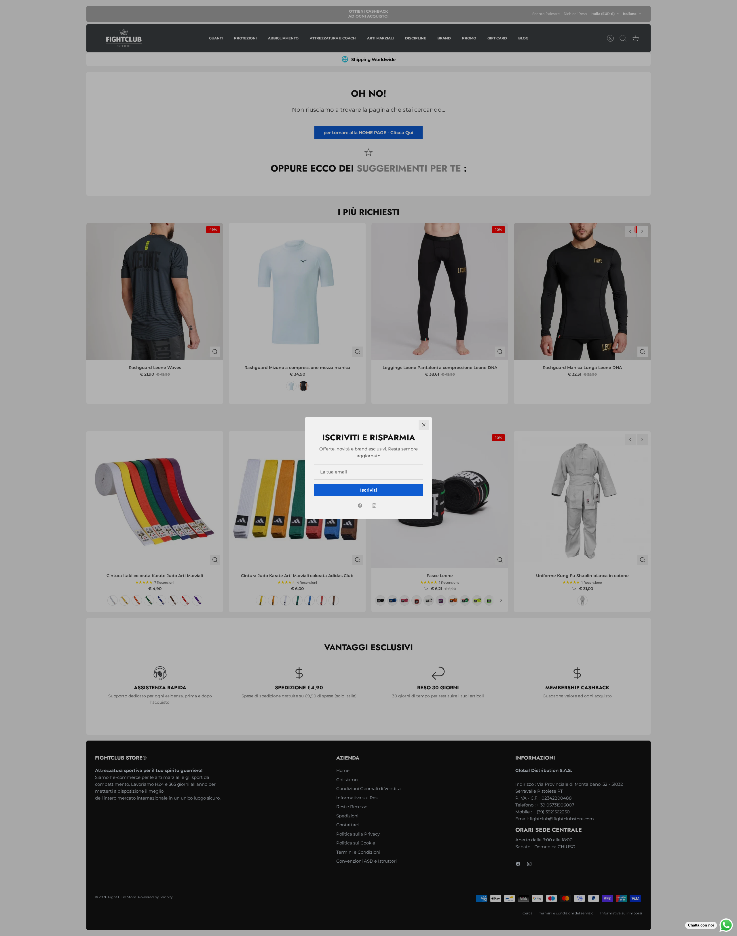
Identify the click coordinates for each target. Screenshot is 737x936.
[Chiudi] (424, 425)
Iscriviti (368, 490)
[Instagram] (374, 506)
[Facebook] (360, 506)
